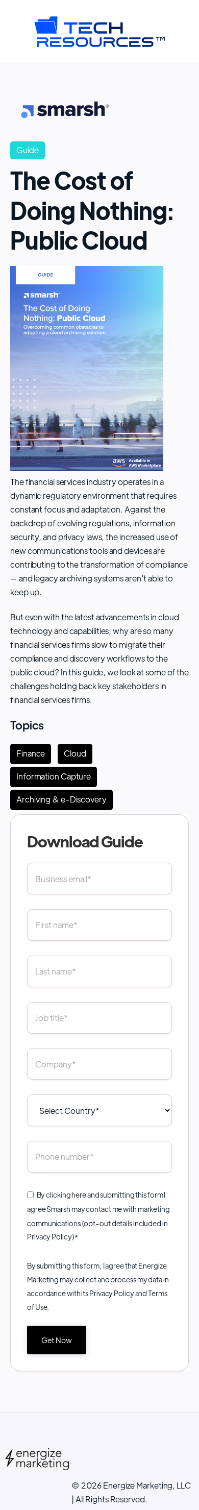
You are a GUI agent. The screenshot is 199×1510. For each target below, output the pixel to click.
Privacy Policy (49, 1236)
